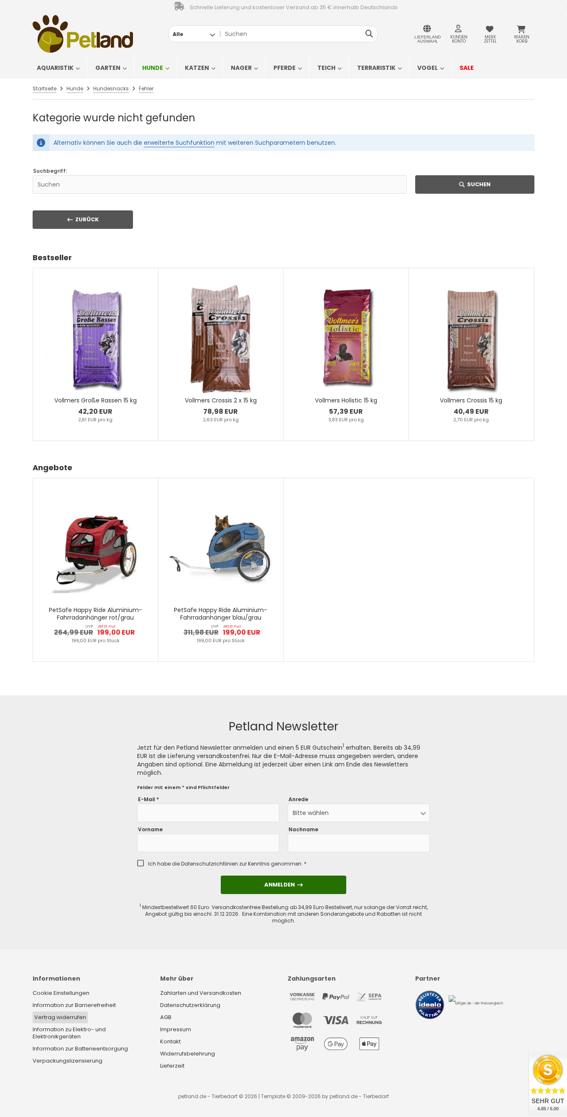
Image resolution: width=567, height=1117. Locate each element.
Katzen (197, 68)
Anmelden (283, 884)
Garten (107, 68)
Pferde (284, 68)
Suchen (475, 184)
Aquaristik (55, 68)
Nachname (303, 829)
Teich (326, 68)
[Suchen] (369, 34)
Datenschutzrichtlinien (209, 863)
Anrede (298, 799)
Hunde (152, 68)
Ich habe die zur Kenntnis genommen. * (227, 864)
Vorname (150, 829)
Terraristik (376, 68)
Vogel (427, 68)
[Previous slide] (47, 354)
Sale (467, 68)
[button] (194, 34)
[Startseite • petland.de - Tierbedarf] (83, 34)
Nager (241, 68)
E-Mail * (148, 799)
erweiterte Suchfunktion (179, 142)
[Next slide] (520, 354)
